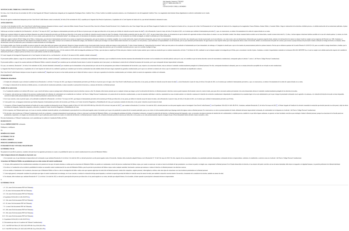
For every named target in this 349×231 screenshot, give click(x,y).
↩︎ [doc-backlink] (32, 187)
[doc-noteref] (60, 19)
